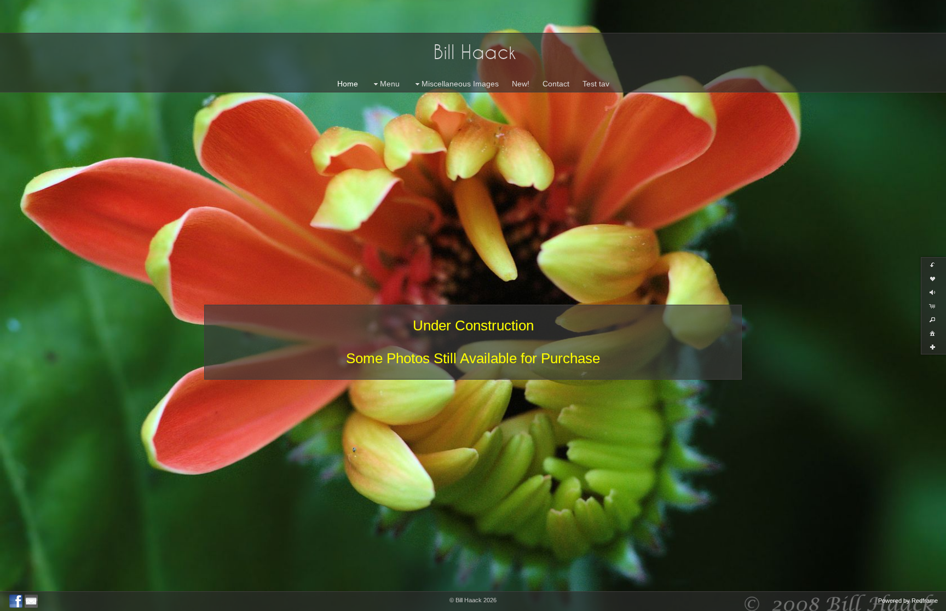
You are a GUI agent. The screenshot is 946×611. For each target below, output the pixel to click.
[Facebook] (15, 601)
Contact (556, 83)
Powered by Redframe (908, 600)
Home (347, 83)
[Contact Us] (31, 601)
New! (520, 83)
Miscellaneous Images (460, 83)
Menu (390, 83)
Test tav (595, 83)
